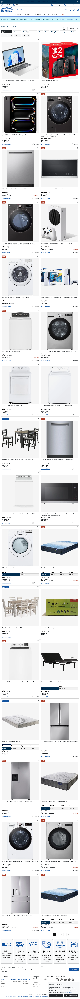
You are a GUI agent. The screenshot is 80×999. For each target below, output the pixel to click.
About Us (35, 986)
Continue (74, 969)
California (26, 979)
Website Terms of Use (22, 996)
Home (7, 996)
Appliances (27, 15)
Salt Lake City (7, 5)
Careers (35, 981)
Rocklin (25, 981)
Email (41, 967)
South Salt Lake (5, 987)
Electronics (37, 15)
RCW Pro (35, 979)
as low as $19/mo (45, 144)
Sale (63, 15)
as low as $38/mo (45, 756)
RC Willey (3, 27)
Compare (36, 90)
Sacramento (26, 983)
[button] (10, 1)
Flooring (55, 15)
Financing (35, 982)
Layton (3, 983)
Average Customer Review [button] (68, 32)
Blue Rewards (36, 984)
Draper (3, 981)
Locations (4, 977)
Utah (2, 979)
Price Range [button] (33, 32)
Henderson (14, 981)
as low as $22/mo (45, 361)
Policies (29, 996)
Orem (2, 985)
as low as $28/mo (6, 816)
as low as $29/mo (45, 469)
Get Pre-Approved (58, 5)
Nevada (13, 979)
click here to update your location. (68, 19)
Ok (56, 995)
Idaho (20, 979)
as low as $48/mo (6, 930)
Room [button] (46, 32)
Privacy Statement (35, 996)
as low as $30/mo (6, 144)
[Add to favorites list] (38, 39)
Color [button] (40, 32)
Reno (12, 983)
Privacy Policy (68, 992)
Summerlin (13, 985)
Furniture (18, 15)
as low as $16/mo (6, 90)
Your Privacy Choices (71, 995)
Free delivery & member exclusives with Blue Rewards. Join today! (40, 2)
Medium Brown (6, 36)
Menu (76, 5)
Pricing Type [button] (54, 32)
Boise (19, 981)
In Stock (14, 27)
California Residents (44, 996)
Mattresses (46, 15)
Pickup (9, 27)
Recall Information (13, 996)
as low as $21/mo (45, 870)
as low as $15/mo (45, 90)
